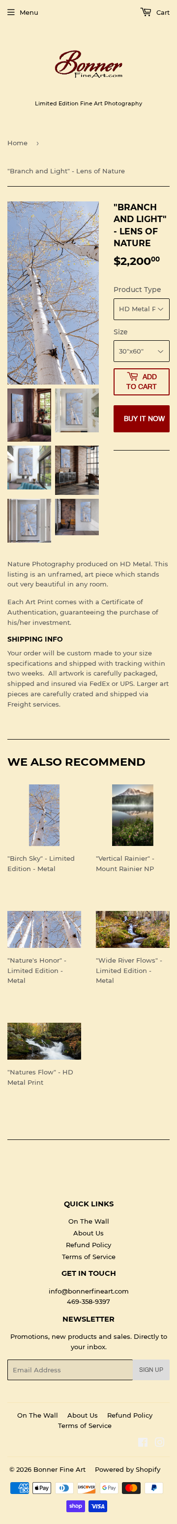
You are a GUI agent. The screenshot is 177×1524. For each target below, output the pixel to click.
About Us (88, 1233)
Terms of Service (89, 1257)
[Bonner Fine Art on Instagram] (160, 1444)
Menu (29, 12)
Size (121, 331)
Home (17, 143)
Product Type (137, 289)
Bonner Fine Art (59, 1469)
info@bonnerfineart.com (89, 1291)
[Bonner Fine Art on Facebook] (143, 1444)
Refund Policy (88, 1245)
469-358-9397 (88, 1301)
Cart (162, 12)
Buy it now (144, 418)
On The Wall (88, 1221)
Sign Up (151, 1369)
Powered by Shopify (127, 1469)
